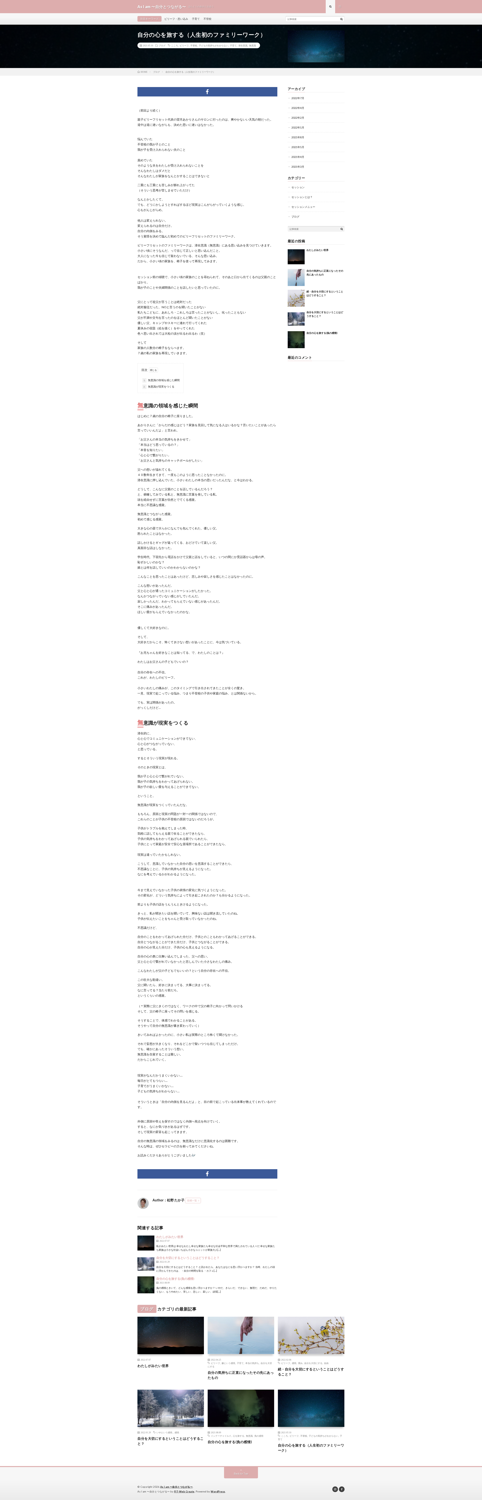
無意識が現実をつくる (158, 386)
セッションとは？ (302, 197)
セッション (298, 187)
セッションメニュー (303, 206)
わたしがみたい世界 (172, 1237)
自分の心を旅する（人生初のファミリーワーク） (311, 1447)
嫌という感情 (228, 1363)
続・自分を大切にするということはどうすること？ (311, 1371)
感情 (294, 1363)
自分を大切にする (313, 1363)
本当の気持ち (252, 1363)
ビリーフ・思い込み (176, 18)
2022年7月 (297, 98)
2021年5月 (297, 147)
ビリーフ (184, 45)
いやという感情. (164, 1432)
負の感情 (258, 1436)
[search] (341, 19)
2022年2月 (297, 117)
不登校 (207, 18)
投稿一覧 (192, 1200)
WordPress (218, 1491)
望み (300, 1363)
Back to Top (241, 1473)
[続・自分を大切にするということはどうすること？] (296, 298)
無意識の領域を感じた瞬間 (161, 380)
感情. (177, 1432)
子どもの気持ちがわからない (213, 45)
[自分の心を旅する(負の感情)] (145, 1284)
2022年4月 (297, 107)
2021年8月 (297, 137)
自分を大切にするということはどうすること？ (188, 1257)
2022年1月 (297, 127)
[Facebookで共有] (207, 91)
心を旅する (238, 1436)
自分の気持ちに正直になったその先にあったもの (241, 1375)
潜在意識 (242, 45)
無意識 (252, 45)
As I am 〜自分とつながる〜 (176, 1486)
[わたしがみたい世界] (145, 1243)
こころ (174, 45)
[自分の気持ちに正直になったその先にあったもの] (296, 277)
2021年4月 (297, 156)
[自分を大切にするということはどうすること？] (145, 1263)
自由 (326, 1363)
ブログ (162, 45)
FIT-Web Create (184, 1491)
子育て (196, 18)
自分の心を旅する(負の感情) (175, 1278)
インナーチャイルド (221, 1436)
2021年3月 (297, 166)
